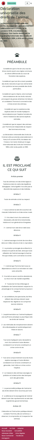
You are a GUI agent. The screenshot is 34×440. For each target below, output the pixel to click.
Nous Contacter (8, 436)
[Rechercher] (31, 3)
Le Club (12, 428)
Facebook (19, 436)
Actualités (18, 431)
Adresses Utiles (7, 433)
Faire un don (12, 3)
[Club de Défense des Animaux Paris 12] (3, 3)
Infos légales (20, 433)
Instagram (5, 438)
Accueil (4, 428)
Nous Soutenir (7, 431)
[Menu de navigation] (27, 3)
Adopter (20, 428)
